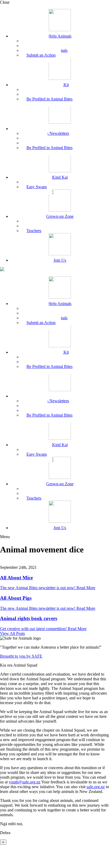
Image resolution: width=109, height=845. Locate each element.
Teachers (33, 230)
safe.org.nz (96, 786)
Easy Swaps (36, 186)
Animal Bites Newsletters (47, 133)
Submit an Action (41, 55)
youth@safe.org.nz (24, 782)
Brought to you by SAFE (21, 656)
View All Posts (12, 633)
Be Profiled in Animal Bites (49, 99)
